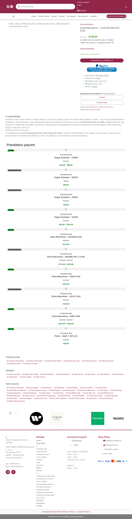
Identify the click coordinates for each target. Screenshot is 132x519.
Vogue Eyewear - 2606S (66, 197)
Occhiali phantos (103, 374)
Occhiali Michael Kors (105, 393)
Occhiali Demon (101, 388)
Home (33, 16)
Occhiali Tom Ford (40, 398)
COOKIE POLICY (83, 512)
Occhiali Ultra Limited (76, 398)
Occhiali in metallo (47, 374)
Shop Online (43, 16)
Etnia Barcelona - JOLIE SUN (66, 296)
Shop (17, 24)
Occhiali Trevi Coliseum (58, 398)
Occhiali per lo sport (30, 363)
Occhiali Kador (58, 393)
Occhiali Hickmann (30, 393)
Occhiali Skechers (111, 396)
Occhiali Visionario (106, 398)
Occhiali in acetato (13, 374)
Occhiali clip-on (77, 374)
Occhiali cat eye (39, 377)
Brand (54, 16)
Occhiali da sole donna (53, 361)
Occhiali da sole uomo (71, 361)
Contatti (93, 16)
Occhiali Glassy (116, 390)
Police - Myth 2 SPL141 (66, 336)
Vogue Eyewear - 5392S (66, 177)
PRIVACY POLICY (69, 512)
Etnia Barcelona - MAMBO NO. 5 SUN (66, 256)
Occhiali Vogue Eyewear (16, 401)
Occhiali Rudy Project (95, 396)
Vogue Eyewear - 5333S (66, 217)
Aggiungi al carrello (102, 60)
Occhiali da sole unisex (45, 24)
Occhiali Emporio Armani (37, 390)
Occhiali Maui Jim (88, 393)
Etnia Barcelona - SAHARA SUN (66, 237)
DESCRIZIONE (14, 116)
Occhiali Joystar (45, 393)
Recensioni (83, 16)
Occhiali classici (118, 374)
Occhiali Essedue (68, 390)
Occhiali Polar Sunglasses (46, 396)
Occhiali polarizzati (63, 374)
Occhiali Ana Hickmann (15, 388)
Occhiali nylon (90, 374)
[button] (66, 116)
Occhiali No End (28, 396)
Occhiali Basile (46, 388)
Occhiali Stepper (25, 398)
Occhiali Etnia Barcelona (86, 390)
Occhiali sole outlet (14, 363)
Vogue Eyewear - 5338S (66, 157)
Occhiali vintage (25, 377)
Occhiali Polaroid (64, 396)
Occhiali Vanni (91, 398)
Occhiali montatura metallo (91, 109)
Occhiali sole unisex (106, 361)
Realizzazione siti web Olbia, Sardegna (63, 516)
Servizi (62, 16)
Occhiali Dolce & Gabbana (16, 390)
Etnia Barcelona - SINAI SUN (66, 276)
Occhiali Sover (12, 398)
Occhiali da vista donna (15, 361)
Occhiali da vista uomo (34, 361)
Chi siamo (71, 16)
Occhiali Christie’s (86, 388)
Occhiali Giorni (102, 390)
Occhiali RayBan (78, 396)
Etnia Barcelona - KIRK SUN (66, 316)
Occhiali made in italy (30, 374)
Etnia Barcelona (86, 24)
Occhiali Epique (54, 390)
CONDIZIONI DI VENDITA (51, 512)
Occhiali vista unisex (89, 361)
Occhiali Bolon (59, 388)
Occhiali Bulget (72, 388)
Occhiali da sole (27, 24)
